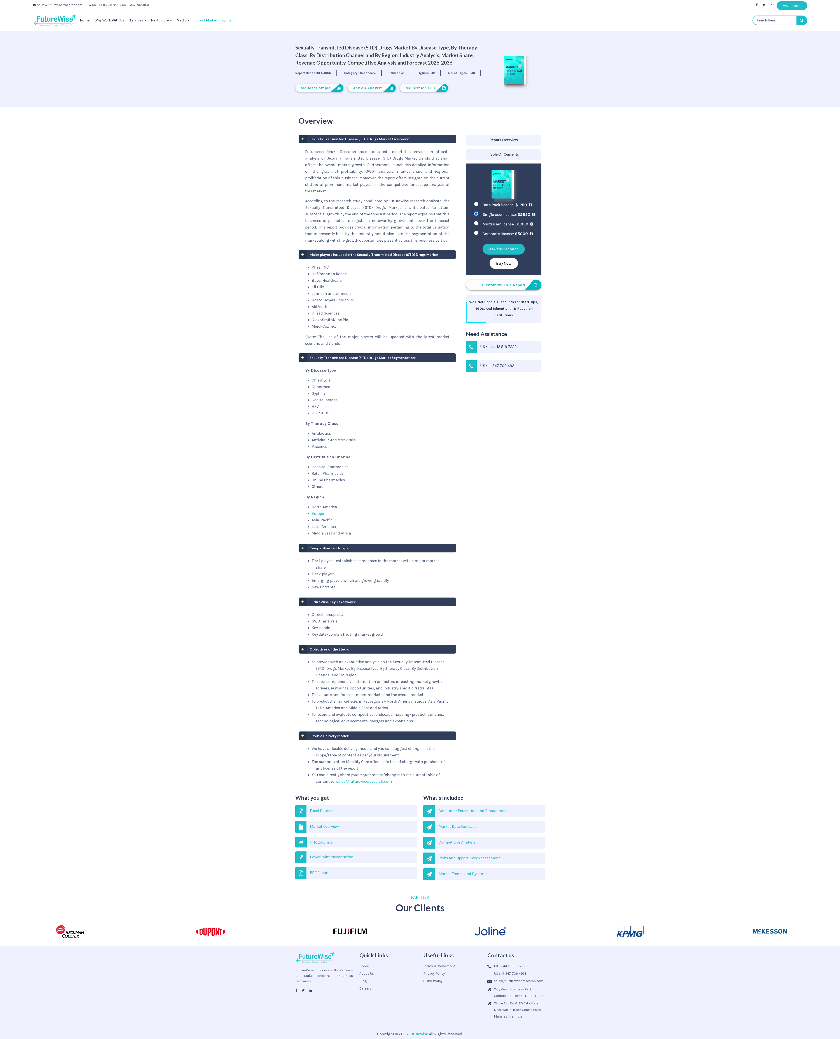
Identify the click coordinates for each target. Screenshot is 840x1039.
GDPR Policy (432, 981)
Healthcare (160, 20)
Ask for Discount (503, 249)
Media (182, 20)
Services (136, 20)
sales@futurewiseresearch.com (59, 5)
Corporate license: (505, 233)
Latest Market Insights (213, 20)
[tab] (503, 140)
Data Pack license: (505, 204)
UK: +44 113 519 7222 (105, 5)
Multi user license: (505, 224)
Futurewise (418, 1034)
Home (85, 20)
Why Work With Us (109, 20)
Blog (363, 981)
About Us (366, 973)
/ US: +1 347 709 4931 (134, 5)
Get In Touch (792, 5)
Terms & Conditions (439, 966)
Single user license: (506, 214)
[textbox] (780, 20)
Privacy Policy (434, 973)
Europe (318, 513)
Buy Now (503, 263)
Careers (365, 988)
